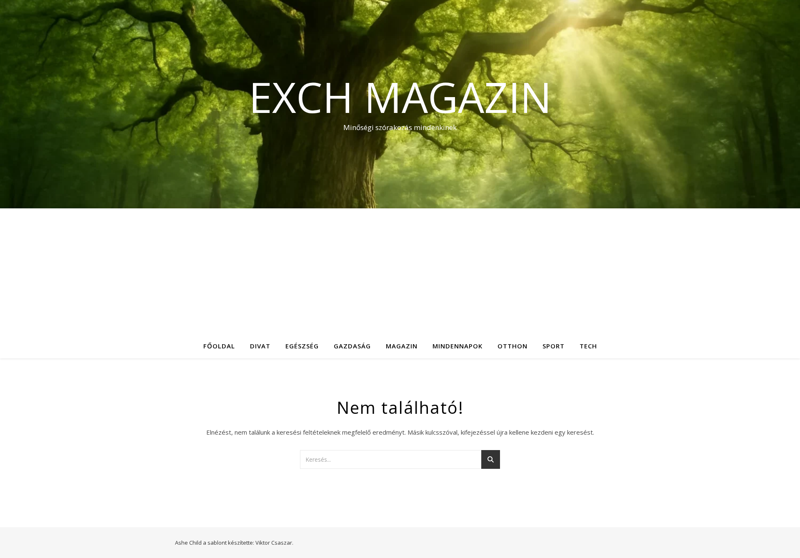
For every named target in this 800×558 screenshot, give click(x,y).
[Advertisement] (400, 271)
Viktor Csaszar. (274, 542)
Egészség (302, 346)
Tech (588, 346)
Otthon (513, 346)
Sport (553, 346)
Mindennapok (457, 346)
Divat (260, 346)
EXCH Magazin (400, 97)
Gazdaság (352, 346)
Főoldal (219, 346)
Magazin (402, 346)
